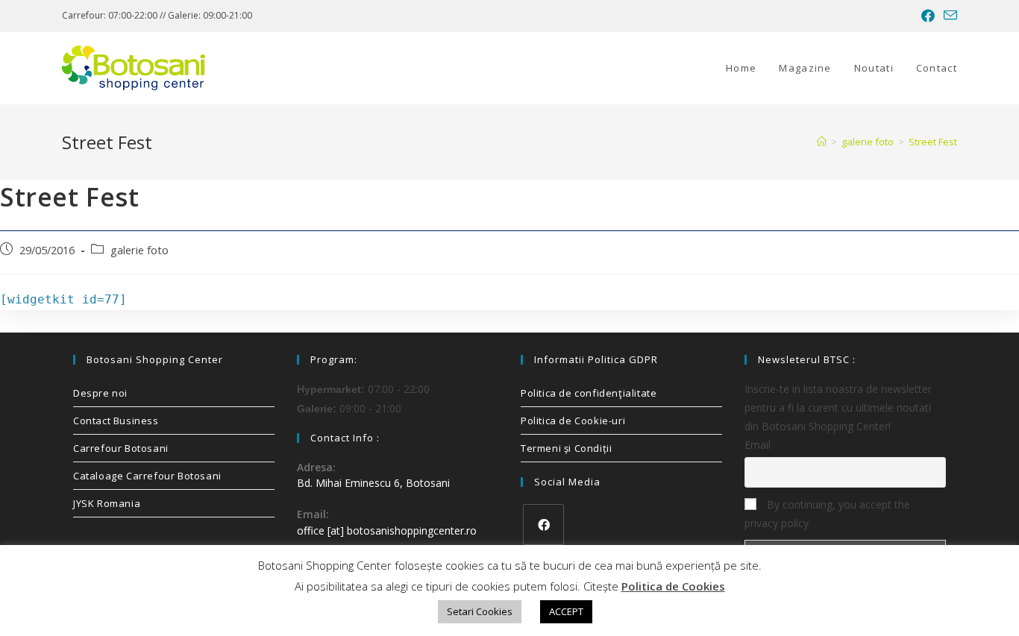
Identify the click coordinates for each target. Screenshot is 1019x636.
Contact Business (116, 420)
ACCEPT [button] (566, 611)
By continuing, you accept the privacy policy (827, 513)
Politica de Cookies (673, 586)
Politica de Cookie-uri (573, 420)
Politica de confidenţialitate (588, 393)
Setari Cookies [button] (479, 611)
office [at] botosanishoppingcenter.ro (387, 530)
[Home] (822, 141)
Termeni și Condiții (566, 448)
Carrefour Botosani (121, 448)
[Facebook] (543, 524)
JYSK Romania (106, 503)
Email (757, 445)
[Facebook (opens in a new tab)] (928, 15)
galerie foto (139, 250)
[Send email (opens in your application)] (948, 15)
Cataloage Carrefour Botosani (147, 475)
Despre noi (100, 393)
